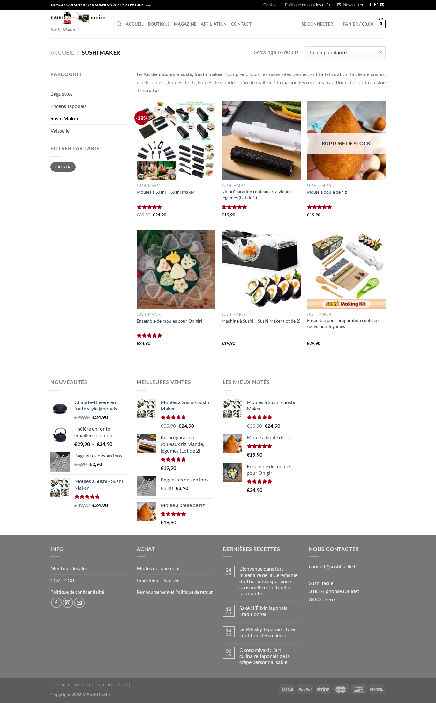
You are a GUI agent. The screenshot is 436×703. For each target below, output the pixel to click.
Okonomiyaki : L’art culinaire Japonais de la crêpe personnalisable (264, 656)
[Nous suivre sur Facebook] (370, 5)
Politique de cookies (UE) (307, 4)
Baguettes (61, 93)
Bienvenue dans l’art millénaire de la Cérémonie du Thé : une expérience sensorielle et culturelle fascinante (268, 581)
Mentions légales (69, 568)
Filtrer (63, 166)
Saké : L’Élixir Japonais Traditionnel (263, 611)
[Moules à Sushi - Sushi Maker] (176, 140)
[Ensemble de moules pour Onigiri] (176, 269)
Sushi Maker (64, 118)
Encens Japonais (68, 106)
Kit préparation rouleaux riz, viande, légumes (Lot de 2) (257, 194)
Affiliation (214, 24)
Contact (270, 4)
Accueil (135, 24)
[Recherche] (119, 24)
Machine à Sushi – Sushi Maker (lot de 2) (261, 321)
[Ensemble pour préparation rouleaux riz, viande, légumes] (346, 269)
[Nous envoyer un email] (382, 5)
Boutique (158, 24)
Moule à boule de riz (327, 192)
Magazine (185, 24)
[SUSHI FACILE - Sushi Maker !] (78, 18)
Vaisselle (60, 131)
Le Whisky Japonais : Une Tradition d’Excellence (267, 632)
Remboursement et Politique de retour (175, 592)
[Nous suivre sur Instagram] (376, 5)
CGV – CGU (62, 580)
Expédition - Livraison (158, 580)
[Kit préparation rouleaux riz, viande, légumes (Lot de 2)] (261, 140)
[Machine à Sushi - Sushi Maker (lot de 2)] (261, 269)
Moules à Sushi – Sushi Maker (166, 192)
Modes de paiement (158, 568)
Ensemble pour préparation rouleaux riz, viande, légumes (343, 323)
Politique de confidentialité (77, 592)
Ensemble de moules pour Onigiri (169, 321)
